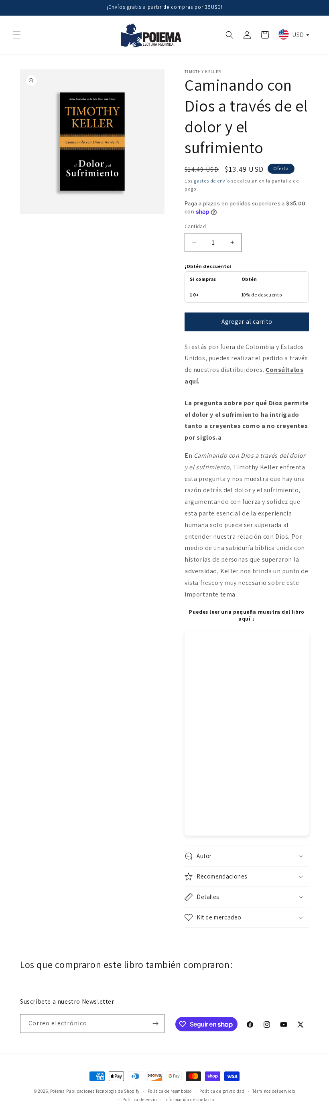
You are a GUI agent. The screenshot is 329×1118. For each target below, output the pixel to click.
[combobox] (293, 34)
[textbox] (293, 34)
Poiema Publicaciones (72, 1091)
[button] (17, 35)
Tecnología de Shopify (117, 1091)
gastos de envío (212, 181)
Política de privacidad (221, 1091)
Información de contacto (189, 1099)
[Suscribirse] (155, 1023)
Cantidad (195, 226)
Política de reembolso (170, 1091)
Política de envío (139, 1099)
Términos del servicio (273, 1091)
